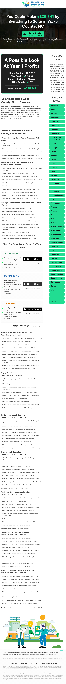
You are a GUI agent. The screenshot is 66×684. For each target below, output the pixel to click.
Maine (53, 187)
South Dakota (56, 278)
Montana (54, 215)
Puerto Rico (56, 266)
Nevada (54, 223)
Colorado (55, 125)
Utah (53, 290)
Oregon (54, 258)
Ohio (53, 250)
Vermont (54, 294)
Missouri (54, 211)
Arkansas (55, 117)
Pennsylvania (56, 262)
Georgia (54, 148)
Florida (54, 144)
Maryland (55, 191)
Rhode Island (56, 270)
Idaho (53, 160)
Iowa (53, 171)
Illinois (53, 163)
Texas (53, 286)
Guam (53, 152)
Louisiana (55, 183)
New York (55, 239)
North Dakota (56, 246)
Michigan (54, 199)
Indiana (54, 167)
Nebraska (55, 219)
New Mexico (56, 235)
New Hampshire (57, 227)
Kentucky (55, 179)
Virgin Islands (56, 298)
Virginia (54, 302)
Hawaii (54, 156)
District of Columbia (58, 138)
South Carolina (57, 274)
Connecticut (56, 129)
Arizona (54, 114)
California (55, 121)
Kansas (54, 175)
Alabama (54, 106)
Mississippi (55, 207)
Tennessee (55, 282)
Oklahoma (55, 254)
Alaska (54, 110)
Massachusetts (57, 195)
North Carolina (57, 242)
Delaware (55, 133)
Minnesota (55, 203)
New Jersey (56, 231)
